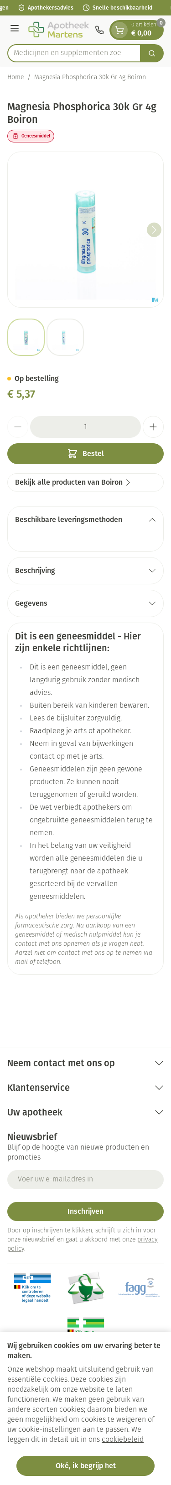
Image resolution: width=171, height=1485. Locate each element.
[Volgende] (154, 230)
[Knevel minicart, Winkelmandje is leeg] (119, 30)
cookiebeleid (123, 1440)
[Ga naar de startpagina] (58, 30)
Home (15, 77)
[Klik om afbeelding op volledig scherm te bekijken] (85, 229)
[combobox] (74, 53)
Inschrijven (85, 1211)
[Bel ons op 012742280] (99, 30)
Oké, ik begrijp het (86, 1465)
